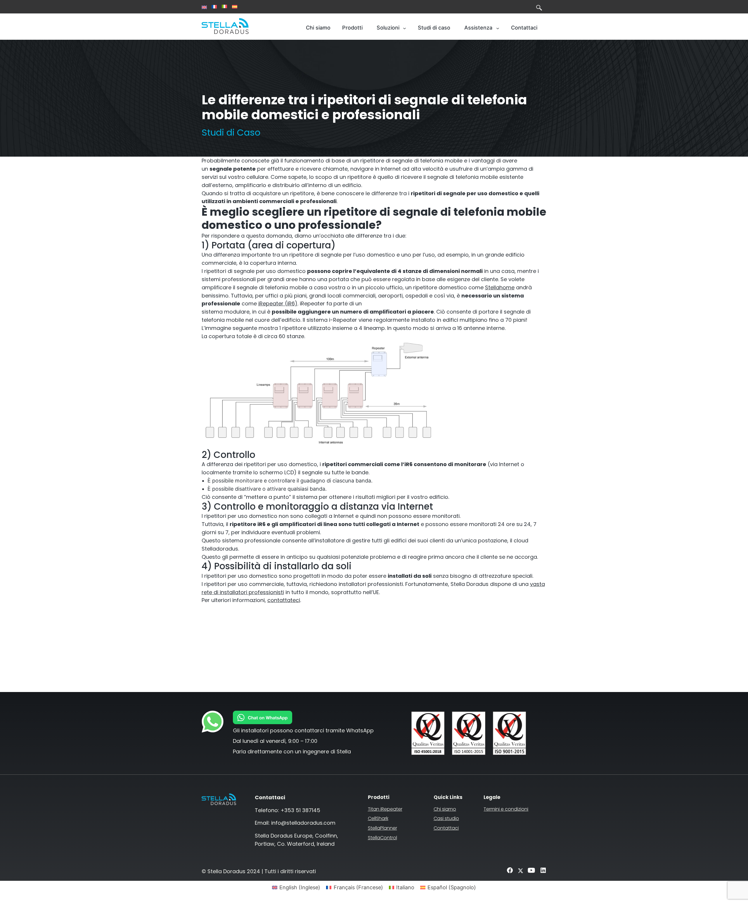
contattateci (283, 600)
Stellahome (500, 287)
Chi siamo (445, 809)
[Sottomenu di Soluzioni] (404, 28)
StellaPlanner (382, 828)
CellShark (378, 818)
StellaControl (382, 837)
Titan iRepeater (385, 809)
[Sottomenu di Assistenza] (497, 28)
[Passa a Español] (234, 6)
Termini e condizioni (506, 809)
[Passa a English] (204, 7)
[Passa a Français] (214, 6)
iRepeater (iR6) (277, 303)
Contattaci (446, 828)
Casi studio (446, 818)
